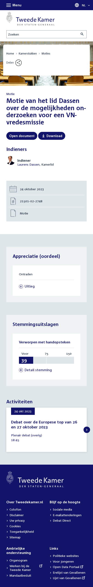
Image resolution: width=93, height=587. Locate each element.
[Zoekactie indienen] (82, 34)
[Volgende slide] (87, 430)
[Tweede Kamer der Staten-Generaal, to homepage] (30, 19)
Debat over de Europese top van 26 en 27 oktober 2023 (44, 424)
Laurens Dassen (28, 164)
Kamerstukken (28, 53)
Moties (46, 53)
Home (10, 53)
